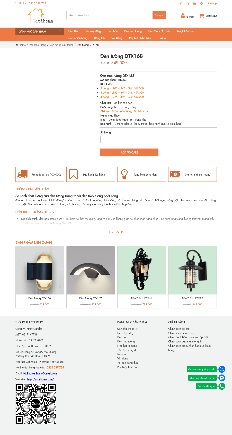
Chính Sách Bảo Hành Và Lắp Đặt (188, 337)
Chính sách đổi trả (179, 328)
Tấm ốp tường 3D (127, 350)
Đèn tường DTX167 (90, 298)
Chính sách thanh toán (181, 333)
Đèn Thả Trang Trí (127, 328)
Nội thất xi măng (127, 345)
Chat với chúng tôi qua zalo (201, 369)
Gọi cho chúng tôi (206, 386)
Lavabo (162, 38)
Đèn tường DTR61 (141, 298)
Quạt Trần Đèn (185, 31)
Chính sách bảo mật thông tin (185, 341)
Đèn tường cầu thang (61, 44)
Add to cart (129, 152)
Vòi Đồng (116, 38)
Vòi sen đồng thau (127, 362)
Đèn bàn (113, 31)
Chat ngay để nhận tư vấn (202, 377)
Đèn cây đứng (93, 31)
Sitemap (212, 3)
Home (22, 44)
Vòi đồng (122, 358)
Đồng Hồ (99, 38)
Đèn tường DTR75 (192, 298)
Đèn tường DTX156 (39, 298)
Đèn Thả (73, 31)
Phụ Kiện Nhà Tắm (140, 38)
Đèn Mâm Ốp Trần (159, 31)
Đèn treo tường (133, 31)
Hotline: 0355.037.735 (32, 3)
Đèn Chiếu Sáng (77, 38)
